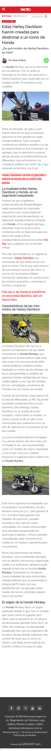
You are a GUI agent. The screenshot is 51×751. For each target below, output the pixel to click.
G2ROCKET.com (31, 744)
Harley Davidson (24, 258)
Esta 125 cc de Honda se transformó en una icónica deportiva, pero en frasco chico (24, 295)
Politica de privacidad (24, 735)
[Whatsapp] (46, 60)
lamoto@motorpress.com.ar (25, 728)
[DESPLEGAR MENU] (3, 9)
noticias (7, 16)
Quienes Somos (11, 732)
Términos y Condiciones (33, 732)
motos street (8, 21)
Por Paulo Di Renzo (17, 60)
